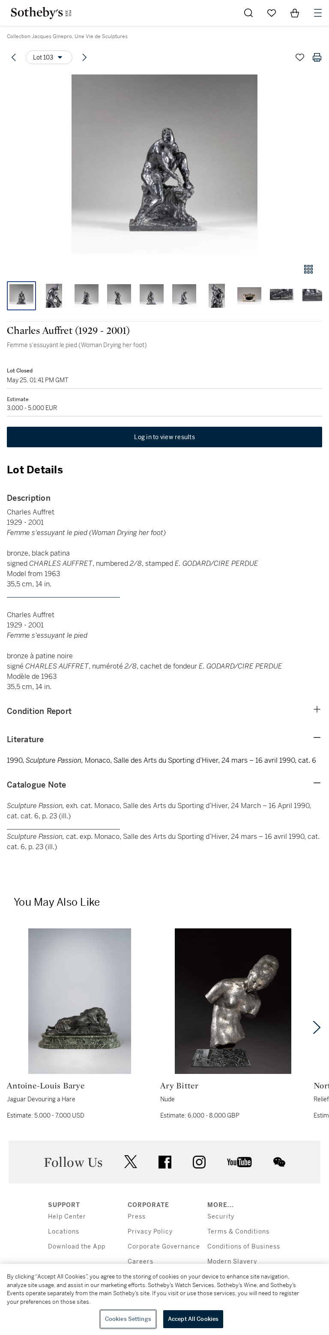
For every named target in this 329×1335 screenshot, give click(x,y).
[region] (164, 1299)
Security (220, 1216)
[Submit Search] (248, 13)
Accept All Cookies (193, 1319)
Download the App (76, 1246)
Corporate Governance (164, 1246)
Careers (140, 1261)
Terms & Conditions (238, 1231)
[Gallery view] (308, 269)
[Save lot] (300, 57)
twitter (130, 1161)
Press (137, 1216)
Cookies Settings (128, 1319)
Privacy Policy (150, 1231)
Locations (63, 1231)
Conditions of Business (243, 1246)
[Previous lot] (13, 57)
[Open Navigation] (318, 12)
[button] (164, 164)
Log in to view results (164, 437)
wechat (279, 1162)
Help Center (67, 1216)
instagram (199, 1162)
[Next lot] (84, 57)
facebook (165, 1162)
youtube (239, 1162)
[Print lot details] (317, 57)
